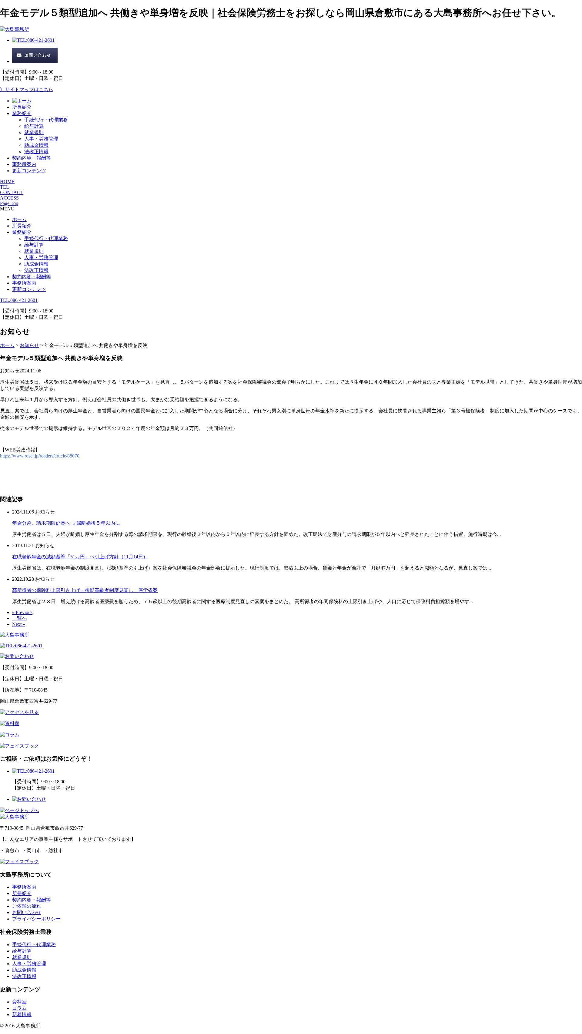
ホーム (19, 219)
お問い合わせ (26, 912)
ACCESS (9, 197)
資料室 (19, 1001)
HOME (7, 181)
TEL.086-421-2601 (19, 300)
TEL (4, 187)
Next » (18, 624)
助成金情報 (36, 145)
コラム (19, 1008)
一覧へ (19, 618)
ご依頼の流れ (26, 906)
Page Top (9, 203)
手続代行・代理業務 (46, 119)
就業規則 (34, 132)
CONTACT (11, 192)
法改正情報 (36, 151)
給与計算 (34, 126)
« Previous (22, 612)
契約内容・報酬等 (31, 157)
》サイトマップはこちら (26, 89)
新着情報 (22, 1014)
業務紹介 (22, 113)
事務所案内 (24, 164)
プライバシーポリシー (36, 918)
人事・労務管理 (41, 138)
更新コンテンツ (29, 170)
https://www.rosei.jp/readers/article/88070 (39, 455)
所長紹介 (22, 107)
